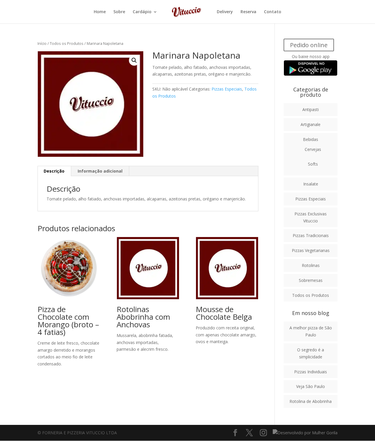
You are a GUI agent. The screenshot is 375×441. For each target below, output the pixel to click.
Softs (313, 164)
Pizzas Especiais (227, 89)
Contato (272, 12)
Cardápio (142, 12)
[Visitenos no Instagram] (263, 433)
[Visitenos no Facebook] (235, 433)
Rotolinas (311, 265)
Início (42, 43)
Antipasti (310, 109)
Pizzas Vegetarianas (311, 250)
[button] (134, 60)
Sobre (119, 12)
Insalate (310, 184)
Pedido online (309, 45)
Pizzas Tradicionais (311, 235)
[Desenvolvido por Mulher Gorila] (305, 432)
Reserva (248, 12)
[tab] (54, 171)
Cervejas (313, 149)
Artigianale (311, 124)
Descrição (54, 171)
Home (100, 12)
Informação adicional (100, 171)
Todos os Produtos (66, 43)
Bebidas (310, 139)
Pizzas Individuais (310, 371)
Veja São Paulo (310, 386)
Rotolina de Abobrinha (310, 401)
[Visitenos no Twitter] (249, 433)
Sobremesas (311, 280)
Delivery (225, 12)
